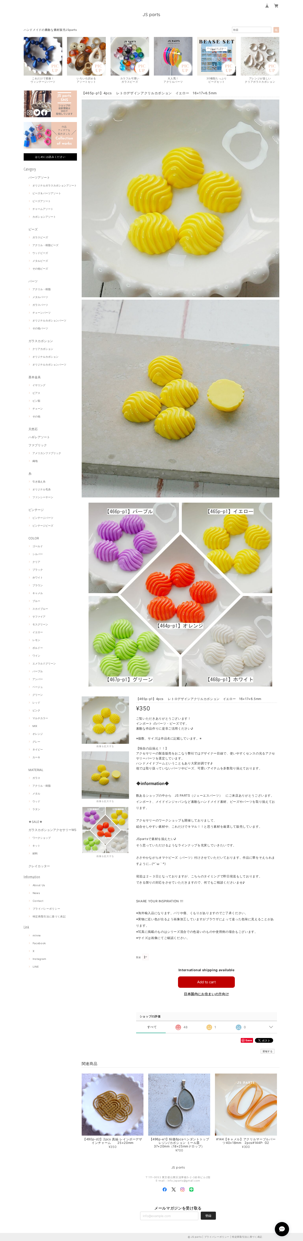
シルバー (37, 554)
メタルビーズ (40, 260)
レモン (36, 640)
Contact (38, 901)
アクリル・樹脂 (41, 289)
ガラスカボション (40, 341)
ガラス (36, 778)
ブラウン (37, 585)
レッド (36, 702)
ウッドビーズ (40, 253)
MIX (34, 726)
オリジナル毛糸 (41, 489)
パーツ (33, 281)
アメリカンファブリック (46, 453)
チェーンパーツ (41, 312)
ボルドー (37, 648)
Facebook (39, 943)
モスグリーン (40, 624)
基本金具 (34, 377)
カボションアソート (44, 216)
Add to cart (206, 982)
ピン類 (36, 400)
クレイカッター (39, 866)
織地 (35, 461)
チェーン (37, 408)
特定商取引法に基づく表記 (49, 916)
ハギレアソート (39, 437)
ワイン (36, 655)
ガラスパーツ (40, 305)
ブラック (37, 569)
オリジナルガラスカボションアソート (54, 185)
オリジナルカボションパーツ (49, 320)
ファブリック (37, 445)
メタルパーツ (40, 297)
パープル (37, 671)
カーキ (36, 757)
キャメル (37, 593)
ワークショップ (41, 837)
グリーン (37, 694)
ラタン (36, 809)
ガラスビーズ (40, 237)
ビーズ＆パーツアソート (46, 193)
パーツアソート (39, 177)
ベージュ (37, 687)
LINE (36, 966)
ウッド (36, 801)
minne (37, 935)
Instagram (39, 959)
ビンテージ (36, 510)
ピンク (36, 710)
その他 (36, 416)
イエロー (37, 632)
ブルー (36, 601)
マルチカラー (40, 718)
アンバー (37, 679)
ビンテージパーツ (42, 517)
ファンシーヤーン (42, 497)
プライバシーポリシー (46, 908)
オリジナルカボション (45, 356)
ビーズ (33, 229)
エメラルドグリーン (44, 663)
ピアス (36, 393)
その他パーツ (40, 328)
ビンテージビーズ (42, 525)
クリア (36, 562)
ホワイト (37, 577)
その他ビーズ (40, 268)
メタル (36, 793)
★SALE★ (35, 822)
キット (36, 845)
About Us (39, 885)
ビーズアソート (41, 201)
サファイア (38, 616)
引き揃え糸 (38, 481)
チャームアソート (42, 209)
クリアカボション (42, 349)
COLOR (33, 538)
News (36, 893)
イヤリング (38, 385)
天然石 (33, 429)
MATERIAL (35, 770)
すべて (152, 1027)
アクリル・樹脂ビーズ (45, 245)
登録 (208, 1216)
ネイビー (37, 749)
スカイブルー (40, 608)
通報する (268, 1051)
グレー (36, 741)
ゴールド (37, 546)
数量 (138, 957)
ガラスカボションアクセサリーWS (52, 830)
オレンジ (37, 734)
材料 (35, 853)
